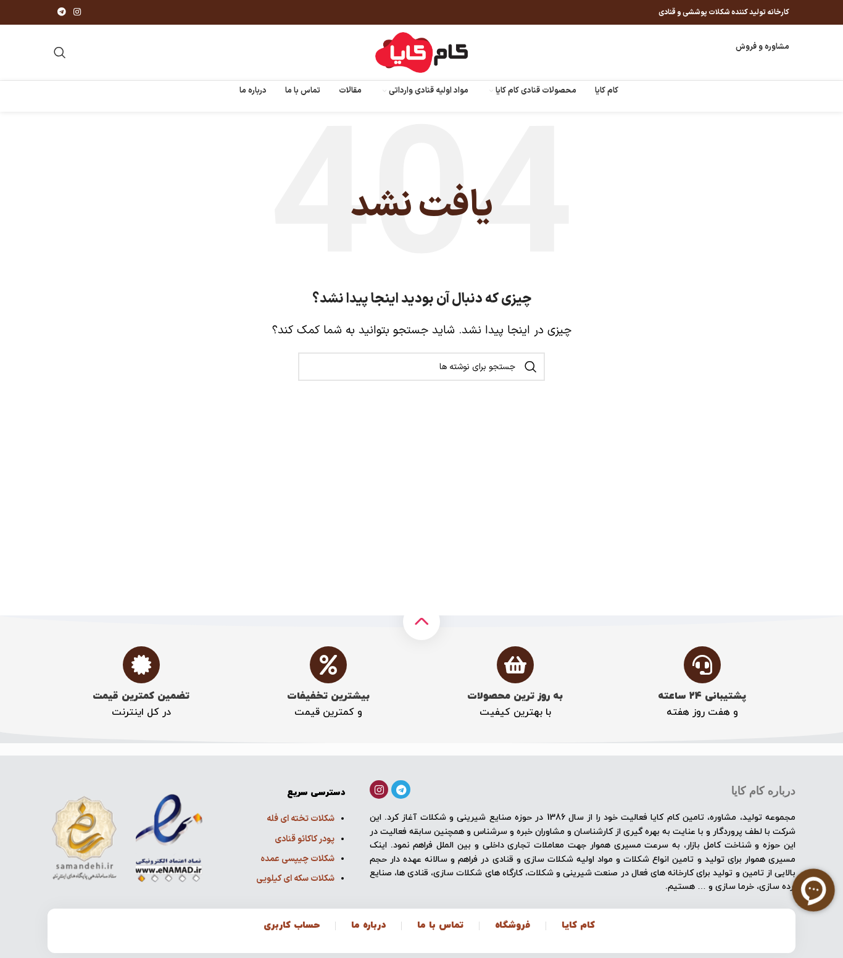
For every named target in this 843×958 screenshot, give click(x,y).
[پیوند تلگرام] (62, 13)
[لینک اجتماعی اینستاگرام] (77, 13)
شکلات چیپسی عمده (297, 858)
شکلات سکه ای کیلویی (295, 878)
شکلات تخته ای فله (300, 818)
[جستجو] (60, 52)
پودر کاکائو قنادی (304, 839)
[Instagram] (379, 789)
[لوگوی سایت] (421, 52)
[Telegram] (400, 789)
